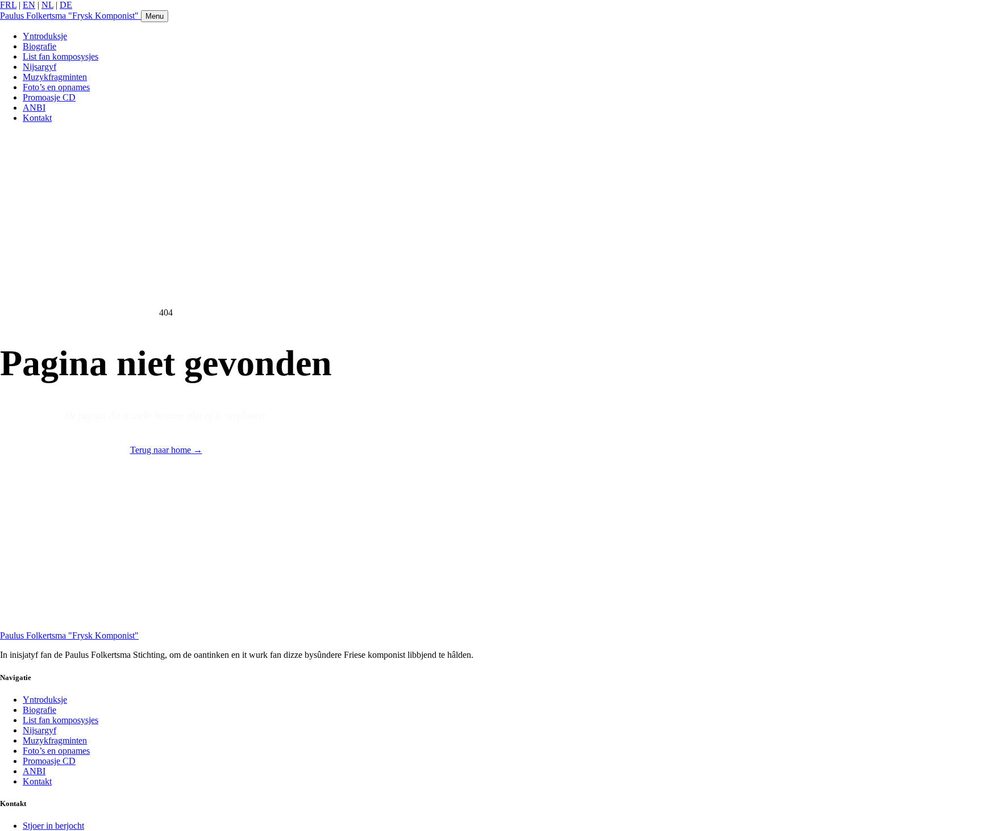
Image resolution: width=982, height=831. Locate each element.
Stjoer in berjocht (53, 825)
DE (66, 5)
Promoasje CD (49, 97)
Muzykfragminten (55, 77)
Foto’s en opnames (56, 87)
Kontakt (37, 118)
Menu (154, 16)
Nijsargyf (39, 67)
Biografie (39, 46)
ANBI (34, 107)
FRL (8, 5)
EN (29, 5)
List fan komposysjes (60, 56)
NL (47, 5)
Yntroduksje (45, 36)
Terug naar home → (166, 450)
